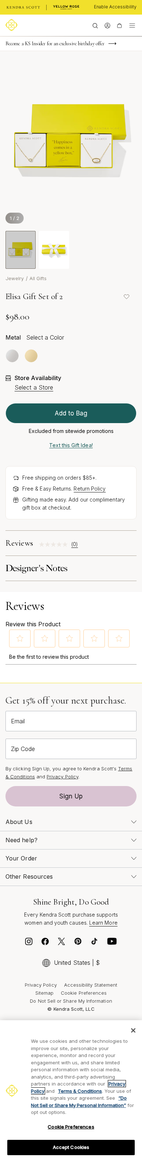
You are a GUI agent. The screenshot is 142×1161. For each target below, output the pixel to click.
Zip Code (23, 748)
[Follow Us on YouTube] (112, 943)
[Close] (133, 1030)
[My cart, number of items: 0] (119, 25)
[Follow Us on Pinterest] (78, 943)
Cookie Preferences (84, 993)
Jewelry (14, 278)
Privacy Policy (62, 776)
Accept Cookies (71, 1147)
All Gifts (38, 278)
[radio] (12, 356)
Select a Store (34, 387)
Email (18, 721)
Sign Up (71, 796)
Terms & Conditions (80, 1091)
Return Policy (90, 488)
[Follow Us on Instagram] (28, 943)
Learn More (103, 923)
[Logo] (12, 25)
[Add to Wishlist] (126, 296)
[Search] (95, 25)
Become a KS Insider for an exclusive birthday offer (54, 43)
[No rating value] (55, 544)
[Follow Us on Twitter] (61, 943)
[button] (20, 638)
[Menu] (132, 25)
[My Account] (107, 25)
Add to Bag (71, 413)
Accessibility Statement (91, 985)
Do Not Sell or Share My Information (71, 1001)
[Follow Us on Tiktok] (94, 943)
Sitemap (44, 993)
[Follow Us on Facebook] (45, 943)
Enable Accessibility (115, 6)
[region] (71, 1090)
